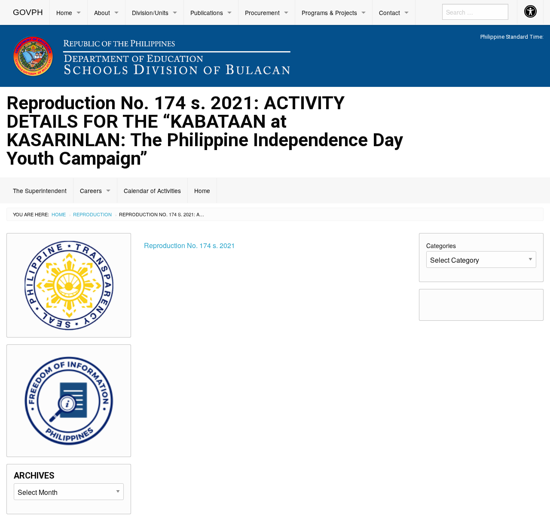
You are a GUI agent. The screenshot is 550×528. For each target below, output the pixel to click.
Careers (91, 190)
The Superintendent (40, 190)
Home (64, 12)
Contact (389, 12)
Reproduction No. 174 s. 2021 (189, 245)
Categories (441, 245)
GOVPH (28, 12)
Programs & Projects (329, 12)
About (102, 12)
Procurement (262, 12)
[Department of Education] (206, 54)
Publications (206, 12)
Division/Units (150, 12)
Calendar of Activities (152, 190)
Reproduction (92, 214)
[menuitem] (28, 12)
